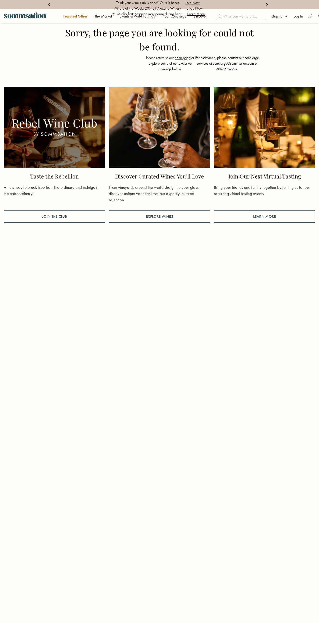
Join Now (192, 2)
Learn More (196, 13)
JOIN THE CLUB (54, 216)
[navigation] (25, 16)
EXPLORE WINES (159, 216)
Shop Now (195, 8)
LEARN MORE (264, 216)
